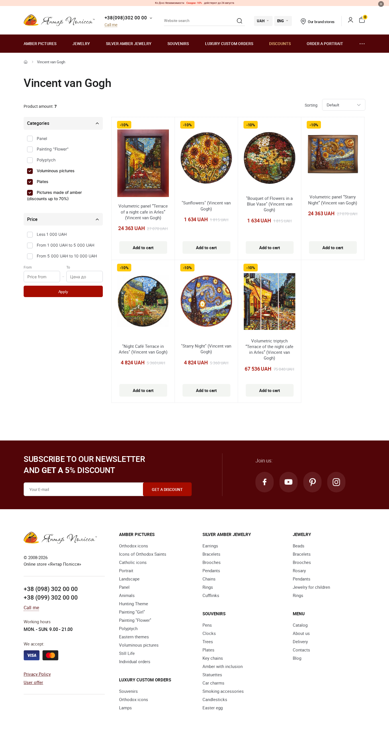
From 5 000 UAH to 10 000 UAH (67, 255)
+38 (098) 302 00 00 (51, 589)
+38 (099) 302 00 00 (51, 597)
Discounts (280, 43)
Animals (127, 595)
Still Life (127, 653)
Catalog (300, 625)
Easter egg (212, 707)
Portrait (126, 570)
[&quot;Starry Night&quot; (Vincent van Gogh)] (206, 301)
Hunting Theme (133, 603)
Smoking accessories (223, 691)
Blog (297, 658)
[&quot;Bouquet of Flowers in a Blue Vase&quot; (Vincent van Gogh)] (269, 159)
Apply (63, 291)
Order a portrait (325, 43)
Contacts (301, 650)
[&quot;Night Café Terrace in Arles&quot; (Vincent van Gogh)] (143, 302)
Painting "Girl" (132, 612)
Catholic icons (133, 562)
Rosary (299, 570)
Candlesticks (214, 699)
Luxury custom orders (229, 43)
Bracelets (211, 554)
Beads (298, 546)
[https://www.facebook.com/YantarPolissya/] (264, 482)
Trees (207, 641)
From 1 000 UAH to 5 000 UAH (65, 245)
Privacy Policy (37, 674)
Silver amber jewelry (128, 43)
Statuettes (212, 674)
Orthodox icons (133, 546)
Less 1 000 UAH (52, 234)
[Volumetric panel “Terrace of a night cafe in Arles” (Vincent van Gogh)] (143, 164)
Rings (207, 587)
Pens (207, 625)
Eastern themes (134, 636)
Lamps (125, 707)
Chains (209, 579)
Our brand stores (321, 21)
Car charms (213, 683)
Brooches (211, 562)
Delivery (300, 641)
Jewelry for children (311, 587)
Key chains (212, 658)
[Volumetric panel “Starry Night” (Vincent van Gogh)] (333, 154)
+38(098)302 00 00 (126, 17)
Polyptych (46, 159)
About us (301, 633)
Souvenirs (178, 43)
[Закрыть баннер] (381, 4)
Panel (42, 138)
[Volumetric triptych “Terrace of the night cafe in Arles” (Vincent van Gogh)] (269, 302)
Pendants (211, 570)
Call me (111, 25)
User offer (33, 682)
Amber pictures (40, 43)
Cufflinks (210, 595)
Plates (42, 181)
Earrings (210, 546)
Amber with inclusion (222, 666)
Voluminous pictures (56, 170)
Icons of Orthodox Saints (142, 554)
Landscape (129, 579)
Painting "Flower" (53, 149)
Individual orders (134, 661)
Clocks (209, 633)
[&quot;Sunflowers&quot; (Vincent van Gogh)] (206, 158)
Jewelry (81, 43)
